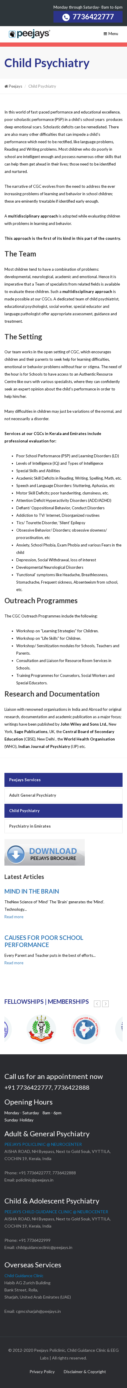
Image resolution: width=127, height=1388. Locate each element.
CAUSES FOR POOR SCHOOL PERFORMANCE (43, 941)
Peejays (15, 86)
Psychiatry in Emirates (30, 826)
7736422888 (71, 1087)
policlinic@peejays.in (34, 1179)
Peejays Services (25, 779)
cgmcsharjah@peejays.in (38, 1311)
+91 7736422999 (35, 1240)
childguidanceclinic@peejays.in (44, 1247)
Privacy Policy (42, 1371)
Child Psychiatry (24, 810)
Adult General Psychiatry (32, 795)
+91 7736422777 (28, 1087)
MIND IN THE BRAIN (31, 891)
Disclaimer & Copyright (85, 1371)
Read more (13, 916)
